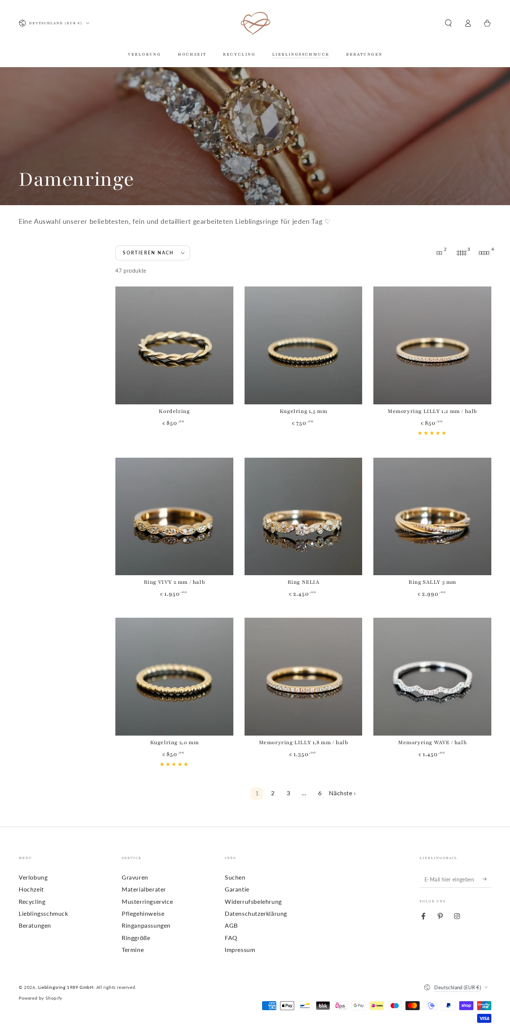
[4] (483, 252)
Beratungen (35, 925)
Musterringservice (147, 901)
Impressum (240, 949)
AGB (231, 925)
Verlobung (33, 877)
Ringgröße (136, 937)
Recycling (32, 901)
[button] (448, 23)
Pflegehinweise (143, 913)
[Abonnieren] (487, 879)
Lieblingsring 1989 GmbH (66, 987)
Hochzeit (31, 889)
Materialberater (144, 889)
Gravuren (135, 877)
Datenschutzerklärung (256, 913)
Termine (133, 949)
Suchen (235, 877)
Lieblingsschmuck (43, 913)
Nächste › (342, 792)
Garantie (237, 889)
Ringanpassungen (146, 925)
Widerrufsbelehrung (253, 901)
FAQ (231, 937)
